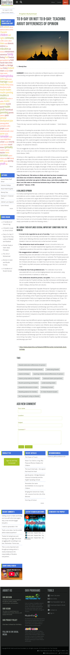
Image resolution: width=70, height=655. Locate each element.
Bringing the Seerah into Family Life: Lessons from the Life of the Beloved (35, 494)
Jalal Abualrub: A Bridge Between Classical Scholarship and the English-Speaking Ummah (35, 477)
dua (7, 46)
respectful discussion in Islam (28, 387)
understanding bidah (48, 383)
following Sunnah (47, 387)
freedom (11, 57)
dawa (2, 43)
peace (7, 115)
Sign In (52, 613)
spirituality (8, 147)
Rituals (9, 139)
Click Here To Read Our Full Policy (12, 624)
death (5, 43)
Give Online (53, 599)
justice (2, 78)
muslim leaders (5, 89)
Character (3, 32)
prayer (2, 128)
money (11, 85)
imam (2, 70)
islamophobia (6, 76)
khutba (7, 79)
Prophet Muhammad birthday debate (31, 369)
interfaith (6, 71)
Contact (59, 2)
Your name (21, 408)
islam (11, 70)
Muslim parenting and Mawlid (28, 383)
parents (10, 112)
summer (7, 150)
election (2, 52)
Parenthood (9, 109)
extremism (3, 54)
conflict (2, 41)
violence (2, 158)
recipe (10, 137)
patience (2, 115)
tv (11, 155)
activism (6, 26)
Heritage (10, 65)
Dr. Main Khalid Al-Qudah (49, 392)
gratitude (5, 60)
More (11, 166)
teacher (2, 152)
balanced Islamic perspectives (52, 378)
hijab (1, 68)
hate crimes (8, 62)
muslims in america (4, 96)
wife (1, 160)
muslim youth (5, 108)
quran (2, 133)
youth (2, 163)
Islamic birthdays (24, 374)
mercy (7, 84)
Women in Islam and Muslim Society (8, 262)
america (7, 29)
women (6, 161)
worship (10, 160)
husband (11, 67)
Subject (20, 422)
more (11, 208)
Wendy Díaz (23, 66)
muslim (9, 87)
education (4, 48)
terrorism (4, 155)
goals (1, 60)
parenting (4, 112)
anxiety (11, 29)
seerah (6, 142)
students (2, 150)
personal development (5, 119)
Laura (10, 79)
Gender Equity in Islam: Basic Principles (8, 247)
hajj (9, 60)
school (2, 141)
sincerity (11, 141)
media (2, 84)
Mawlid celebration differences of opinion (32, 365)
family (10, 54)
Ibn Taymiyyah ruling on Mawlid (29, 396)
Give (65, 2)
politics (8, 126)
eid (10, 49)
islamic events (3, 73)
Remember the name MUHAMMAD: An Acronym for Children (34, 485)
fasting (2, 57)
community (9, 38)
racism (6, 134)
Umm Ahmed (5, 205)
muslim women (4, 102)
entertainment (9, 51)
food (6, 57)
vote (6, 158)
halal (12, 60)
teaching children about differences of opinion (48, 374)
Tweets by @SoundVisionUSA (56, 456)
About (53, 2)
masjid (10, 81)
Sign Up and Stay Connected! (11, 462)
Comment (21, 429)
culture (10, 41)
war (8, 158)
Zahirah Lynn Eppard (7, 202)
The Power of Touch (31, 457)
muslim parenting (6, 92)
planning (2, 123)
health (2, 65)
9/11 (1, 27)
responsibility (3, 139)
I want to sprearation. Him (10, 526)
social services (4, 144)
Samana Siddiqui (6, 185)
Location (21, 415)
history (5, 68)
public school (10, 131)
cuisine (6, 41)
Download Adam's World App (56, 606)
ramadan (4, 136)
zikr (7, 164)
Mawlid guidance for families (28, 392)
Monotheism (3, 87)
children (4, 35)
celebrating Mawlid (53, 369)
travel (9, 155)
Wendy (12, 158)
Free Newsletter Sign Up (57, 602)
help (6, 65)
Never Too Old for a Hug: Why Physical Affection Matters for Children (34, 463)
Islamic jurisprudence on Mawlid (29, 378)
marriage (4, 81)
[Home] (7, 2)
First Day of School (31, 500)
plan (11, 120)
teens (7, 152)
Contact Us (53, 610)
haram (2, 62)
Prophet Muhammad (28, 14)
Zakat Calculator (55, 595)
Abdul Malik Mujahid (7, 189)
